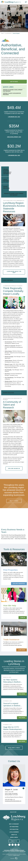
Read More (22, 694)
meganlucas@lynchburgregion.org (13, 800)
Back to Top (13, 812)
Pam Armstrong (8, 341)
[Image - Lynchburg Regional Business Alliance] (14, 595)
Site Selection (14, 829)
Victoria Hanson (8, 360)
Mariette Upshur (8, 381)
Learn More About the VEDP (14, 272)
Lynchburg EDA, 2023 (14, 116)
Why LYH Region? (14, 824)
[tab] (5, 171)
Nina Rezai (7, 373)
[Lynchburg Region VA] (11, 2)
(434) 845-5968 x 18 (10, 799)
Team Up (22, 617)
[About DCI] (16, 858)
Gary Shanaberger (9, 377)
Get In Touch (14, 81)
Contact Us (14, 841)
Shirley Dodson (8, 351)
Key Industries (14, 826)
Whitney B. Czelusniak (10, 345)
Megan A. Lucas (8, 364)
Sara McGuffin (8, 369)
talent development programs (14, 244)
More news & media (14, 747)
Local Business (8, 33)
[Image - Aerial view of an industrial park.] (14, 559)
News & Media (14, 837)
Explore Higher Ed (14, 468)
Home (2, 33)
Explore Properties (19, 583)
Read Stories (14, 500)
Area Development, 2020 (14, 137)
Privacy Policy (16, 855)
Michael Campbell (9, 356)
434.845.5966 (22, 851)
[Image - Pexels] (14, 629)
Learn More (21, 649)
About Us (14, 834)
